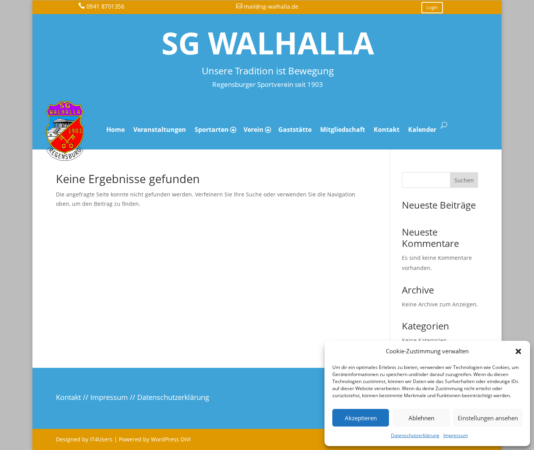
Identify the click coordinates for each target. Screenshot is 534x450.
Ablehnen (421, 418)
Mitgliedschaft (342, 129)
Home (115, 129)
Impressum (455, 435)
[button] (518, 351)
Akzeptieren (361, 418)
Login (432, 7)
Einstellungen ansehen (488, 418)
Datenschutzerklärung (415, 435)
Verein (253, 129)
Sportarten (212, 129)
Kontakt (387, 129)
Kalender (422, 129)
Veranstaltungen (159, 129)
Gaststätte (295, 129)
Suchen (464, 180)
